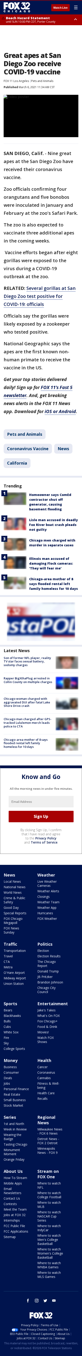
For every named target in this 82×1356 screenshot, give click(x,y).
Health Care (46, 1093)
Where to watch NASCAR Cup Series (49, 1216)
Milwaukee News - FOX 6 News (49, 1131)
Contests (10, 1204)
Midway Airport (15, 978)
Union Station (14, 983)
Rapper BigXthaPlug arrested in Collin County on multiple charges (28, 680)
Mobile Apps (13, 1183)
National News (15, 887)
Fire (6, 1037)
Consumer (11, 1072)
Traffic (10, 944)
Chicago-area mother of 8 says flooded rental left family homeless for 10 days (53, 584)
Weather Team (48, 902)
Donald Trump (48, 971)
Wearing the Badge (12, 1137)
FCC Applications (16, 1231)
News (63, 448)
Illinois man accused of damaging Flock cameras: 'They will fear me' (51, 563)
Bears (8, 1010)
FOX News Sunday (11, 930)
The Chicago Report (46, 963)
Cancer (42, 1067)
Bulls (7, 1021)
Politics (44, 944)
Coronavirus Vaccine (28, 448)
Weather (46, 875)
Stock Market (13, 1105)
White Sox (11, 1032)
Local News (12, 881)
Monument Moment (12, 1152)
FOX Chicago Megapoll (13, 920)
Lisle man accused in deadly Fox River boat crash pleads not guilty (53, 525)
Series (10, 1117)
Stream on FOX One (48, 1173)
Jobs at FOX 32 (15, 1215)
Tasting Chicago (15, 1144)
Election (43, 950)
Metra (8, 967)
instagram (36, 1300)
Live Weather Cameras (47, 883)
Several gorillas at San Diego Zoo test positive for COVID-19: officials (40, 296)
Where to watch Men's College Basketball (49, 1239)
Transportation (15, 950)
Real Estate (12, 1094)
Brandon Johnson (50, 982)
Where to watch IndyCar (49, 1228)
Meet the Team (15, 1209)
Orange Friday (14, 1159)
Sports (10, 1003)
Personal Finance (16, 1089)
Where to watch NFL (49, 1185)
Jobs (7, 1083)
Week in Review (15, 1129)
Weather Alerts (48, 891)
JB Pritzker (45, 977)
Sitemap (10, 1237)
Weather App (46, 907)
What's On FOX (48, 1015)
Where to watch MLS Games (49, 1274)
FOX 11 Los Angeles (16, 81)
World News (13, 892)
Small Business (15, 1100)
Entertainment (52, 1003)
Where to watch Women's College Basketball (50, 1253)
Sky (6, 1043)
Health (44, 1060)
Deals (8, 1078)
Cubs (7, 1026)
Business (10, 1067)
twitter (45, 1300)
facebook (28, 1300)
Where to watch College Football (49, 1195)
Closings (43, 896)
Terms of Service (44, 842)
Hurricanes (45, 913)
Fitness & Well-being (48, 1085)
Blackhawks (12, 1015)
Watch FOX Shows (45, 1039)
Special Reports (15, 913)
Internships (12, 1220)
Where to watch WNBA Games (49, 1265)
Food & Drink (47, 1026)
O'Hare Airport (14, 972)
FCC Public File (14, 1226)
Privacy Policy (45, 838)
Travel (8, 956)
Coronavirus (46, 1072)
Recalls (42, 1098)
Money (11, 1060)
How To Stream (15, 1178)
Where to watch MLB (49, 1204)
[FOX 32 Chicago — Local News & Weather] (17, 7)
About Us (13, 1171)
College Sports (14, 1048)
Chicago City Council (46, 990)
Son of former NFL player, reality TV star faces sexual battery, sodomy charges (27, 661)
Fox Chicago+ (47, 1021)
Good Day (11, 907)
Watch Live (60, 7)
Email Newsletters (12, 1191)
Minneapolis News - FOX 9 (47, 1150)
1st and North (14, 1124)
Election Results (49, 956)
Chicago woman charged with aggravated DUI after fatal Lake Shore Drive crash (27, 702)
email (54, 1300)
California (17, 463)
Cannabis (44, 1078)
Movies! (43, 1032)
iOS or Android (60, 411)
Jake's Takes (46, 1010)
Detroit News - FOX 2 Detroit (48, 1141)
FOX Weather (47, 918)
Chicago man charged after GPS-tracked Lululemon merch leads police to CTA (27, 722)
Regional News (46, 1119)
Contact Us (12, 1198)
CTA (7, 961)
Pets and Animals (42, 81)
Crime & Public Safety (14, 900)
